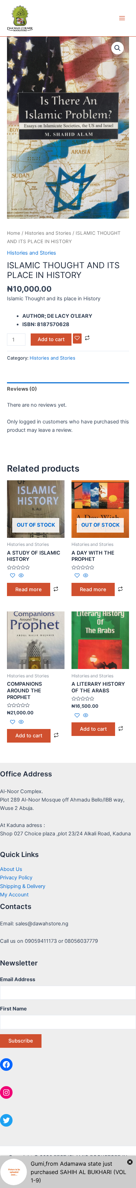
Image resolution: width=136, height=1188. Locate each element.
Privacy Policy (16, 877)
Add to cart (51, 339)
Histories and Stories (48, 233)
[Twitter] (6, 1120)
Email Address (17, 979)
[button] (117, 48)
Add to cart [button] (28, 735)
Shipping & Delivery (22, 886)
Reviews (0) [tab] (22, 389)
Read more (28, 589)
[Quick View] (20, 576)
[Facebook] (6, 1064)
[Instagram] (6, 1092)
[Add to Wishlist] (77, 338)
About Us (11, 869)
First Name (13, 1009)
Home (13, 233)
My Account (14, 895)
